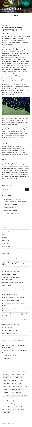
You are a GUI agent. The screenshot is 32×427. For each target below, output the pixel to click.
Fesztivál (4, 237)
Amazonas (25, 372)
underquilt (16, 410)
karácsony (6, 392)
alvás (18, 372)
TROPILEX (19, 407)
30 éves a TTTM (6, 286)
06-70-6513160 (12, 204)
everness (16, 377)
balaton (5, 375)
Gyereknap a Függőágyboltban (11, 274)
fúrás (21, 380)
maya (14, 398)
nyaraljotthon (14, 401)
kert (12, 392)
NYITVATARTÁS (6, 247)
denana (24, 375)
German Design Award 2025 (10, 334)
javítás (12, 389)
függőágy (22, 383)
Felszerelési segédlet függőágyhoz (12, 268)
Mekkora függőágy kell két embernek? (13, 297)
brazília (12, 375)
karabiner (18, 389)
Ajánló (4, 228)
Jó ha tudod (5, 244)
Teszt (3, 250)
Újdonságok (5, 253)
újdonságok (6, 412)
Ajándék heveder (7, 327)
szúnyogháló (13, 404)
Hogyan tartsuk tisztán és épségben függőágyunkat (12, 29)
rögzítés (5, 404)
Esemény (5, 234)
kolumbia (18, 392)
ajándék (5, 372)
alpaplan (12, 372)
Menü (16, 15)
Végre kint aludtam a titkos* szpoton (13, 283)
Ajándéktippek (6, 358)
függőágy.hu (13, 210)
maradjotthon (7, 398)
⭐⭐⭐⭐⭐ (17, 213)
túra (25, 407)
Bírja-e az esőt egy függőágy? (10, 300)
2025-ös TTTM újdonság (9, 355)
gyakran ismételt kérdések (20, 386)
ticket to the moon (8, 407)
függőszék (14, 383)
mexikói (20, 398)
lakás (18, 395)
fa (21, 377)
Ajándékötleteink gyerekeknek (11, 271)
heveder (5, 389)
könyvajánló (6, 395)
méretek (5, 401)
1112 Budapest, (12, 199)
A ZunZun (5, 337)
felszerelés (15, 380)
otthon (22, 401)
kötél (13, 395)
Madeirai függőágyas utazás (10, 330)
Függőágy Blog (11, 9)
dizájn (5, 377)
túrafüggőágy (7, 410)
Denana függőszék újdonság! (10, 324)
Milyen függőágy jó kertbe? (10, 294)
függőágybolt (7, 386)
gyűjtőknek (5, 240)
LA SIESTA (25, 395)
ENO (10, 377)
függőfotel (6, 383)
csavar (18, 375)
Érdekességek (6, 231)
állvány (23, 410)
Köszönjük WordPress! (8, 423)
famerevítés (6, 380)
